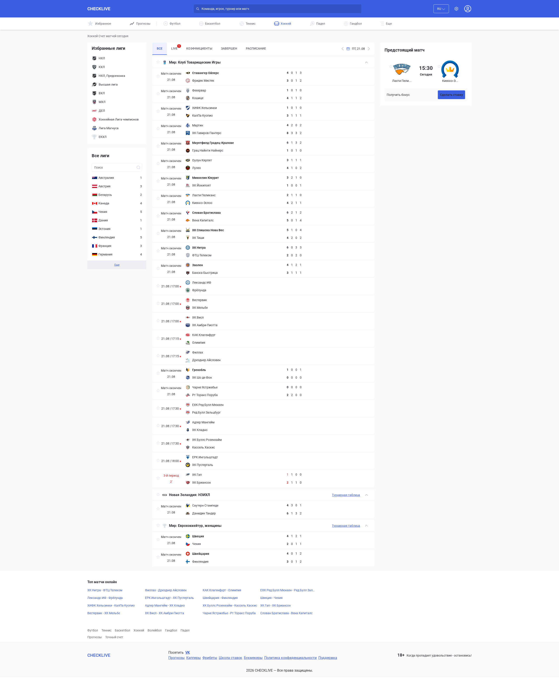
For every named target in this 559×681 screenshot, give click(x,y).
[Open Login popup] (468, 9)
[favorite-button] (158, 62)
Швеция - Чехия (271, 598)
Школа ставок (230, 658)
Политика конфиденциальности (290, 658)
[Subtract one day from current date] (369, 48)
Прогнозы (94, 637)
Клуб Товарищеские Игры (199, 62)
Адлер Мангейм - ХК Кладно (165, 605)
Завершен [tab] (229, 48)
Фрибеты (209, 658)
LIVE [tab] (175, 47)
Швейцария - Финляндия (220, 598)
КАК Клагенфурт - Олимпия (222, 590)
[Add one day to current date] (343, 48)
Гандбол (171, 630)
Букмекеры (253, 658)
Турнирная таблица (346, 495)
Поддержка (327, 658)
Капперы (193, 658)
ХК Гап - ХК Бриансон (275, 605)
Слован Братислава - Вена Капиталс (286, 613)
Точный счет (114, 637)
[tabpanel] (263, 311)
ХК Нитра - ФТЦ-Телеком (104, 590)
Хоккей (139, 630)
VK (187, 652)
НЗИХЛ (204, 495)
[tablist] (211, 49)
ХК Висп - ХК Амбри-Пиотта (164, 613)
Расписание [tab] (256, 48)
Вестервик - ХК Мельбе (103, 613)
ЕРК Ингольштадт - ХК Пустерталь (169, 598)
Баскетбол (122, 630)
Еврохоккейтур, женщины (199, 526)
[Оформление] (456, 9)
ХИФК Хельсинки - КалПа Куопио (111, 605)
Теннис (106, 630)
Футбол (92, 630)
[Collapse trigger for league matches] (366, 62)
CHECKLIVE (98, 8)
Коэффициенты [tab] (199, 48)
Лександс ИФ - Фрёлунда (105, 598)
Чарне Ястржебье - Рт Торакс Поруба (229, 613)
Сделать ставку (451, 95)
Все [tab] (159, 48)
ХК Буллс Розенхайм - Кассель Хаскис (230, 605)
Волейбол (155, 630)
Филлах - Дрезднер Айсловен (165, 590)
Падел (185, 630)
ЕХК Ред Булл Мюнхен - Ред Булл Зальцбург (288, 590)
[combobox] (441, 8)
